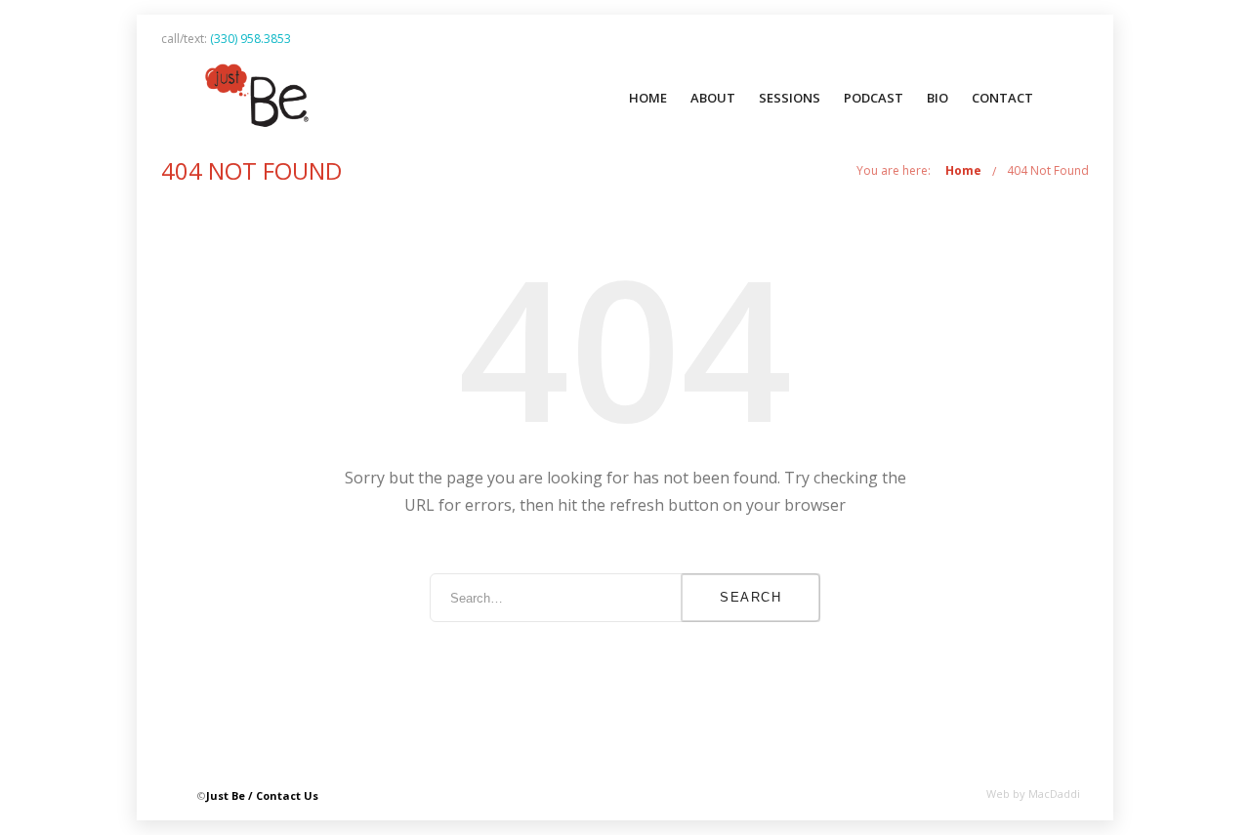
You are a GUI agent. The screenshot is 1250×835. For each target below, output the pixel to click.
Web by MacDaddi (1033, 793)
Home (648, 97)
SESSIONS (789, 97)
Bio (937, 97)
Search (750, 597)
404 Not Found (1048, 170)
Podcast (873, 97)
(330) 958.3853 (250, 38)
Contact (1002, 97)
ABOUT (712, 97)
